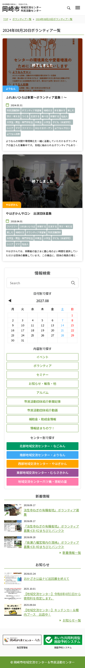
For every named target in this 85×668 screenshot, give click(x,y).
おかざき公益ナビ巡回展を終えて (46, 578)
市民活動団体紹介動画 (42, 410)
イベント (42, 357)
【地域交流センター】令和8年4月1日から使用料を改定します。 (52, 596)
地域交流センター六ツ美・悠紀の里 (42, 481)
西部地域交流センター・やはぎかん (42, 463)
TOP (5, 19)
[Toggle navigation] (78, 7)
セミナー (42, 374)
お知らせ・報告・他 (42, 383)
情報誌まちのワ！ (42, 428)
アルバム (42, 392)
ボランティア (43, 365)
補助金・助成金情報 (42, 419)
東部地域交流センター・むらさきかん (42, 472)
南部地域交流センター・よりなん (42, 455)
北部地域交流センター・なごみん (42, 446)
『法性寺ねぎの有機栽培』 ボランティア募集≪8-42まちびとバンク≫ (51, 528)
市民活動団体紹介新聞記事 (42, 401)
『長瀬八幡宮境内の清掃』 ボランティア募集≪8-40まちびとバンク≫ (51, 544)
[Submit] (73, 283)
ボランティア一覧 (21, 19)
